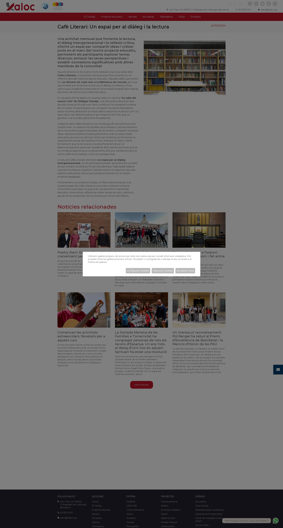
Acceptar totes (185, 270)
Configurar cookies (138, 270)
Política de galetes (97, 262)
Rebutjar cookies (163, 270)
